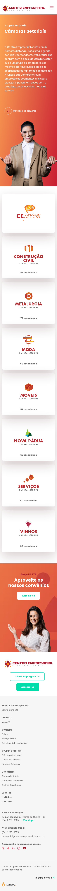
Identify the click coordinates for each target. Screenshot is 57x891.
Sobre (5, 734)
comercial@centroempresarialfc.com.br (23, 836)
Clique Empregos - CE (27, 676)
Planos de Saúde (10, 776)
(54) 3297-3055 (10, 820)
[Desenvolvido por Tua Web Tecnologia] (9, 884)
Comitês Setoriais (11, 759)
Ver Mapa (28, 820)
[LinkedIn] (13, 848)
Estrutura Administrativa (14, 743)
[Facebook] (8, 848)
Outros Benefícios (11, 785)
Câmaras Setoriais (11, 755)
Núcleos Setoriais (11, 764)
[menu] (51, 8)
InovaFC (6, 722)
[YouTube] (24, 848)
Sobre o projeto (10, 709)
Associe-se (28, 595)
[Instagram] (18, 848)
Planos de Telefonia (12, 780)
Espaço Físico (9, 738)
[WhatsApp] (3, 848)
